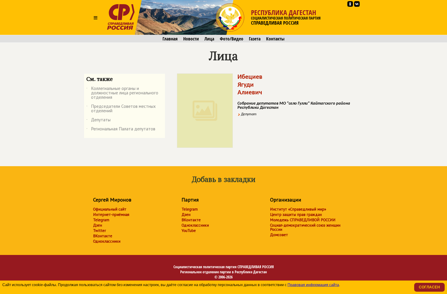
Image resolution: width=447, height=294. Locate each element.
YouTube (189, 230)
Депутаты (98, 121)
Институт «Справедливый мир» (298, 209)
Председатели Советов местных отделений (121, 108)
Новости (191, 38)
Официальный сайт (109, 209)
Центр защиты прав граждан (296, 214)
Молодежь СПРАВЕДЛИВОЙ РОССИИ (302, 220)
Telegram (101, 220)
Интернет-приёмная (111, 214)
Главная (170, 38)
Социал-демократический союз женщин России (305, 227)
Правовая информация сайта (313, 285)
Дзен (97, 225)
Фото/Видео (231, 38)
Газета (255, 38)
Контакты (275, 38)
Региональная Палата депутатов (120, 130)
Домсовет (279, 235)
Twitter (99, 230)
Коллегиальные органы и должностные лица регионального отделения (122, 93)
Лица (209, 38)
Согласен (429, 287)
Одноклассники (106, 241)
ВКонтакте (102, 236)
